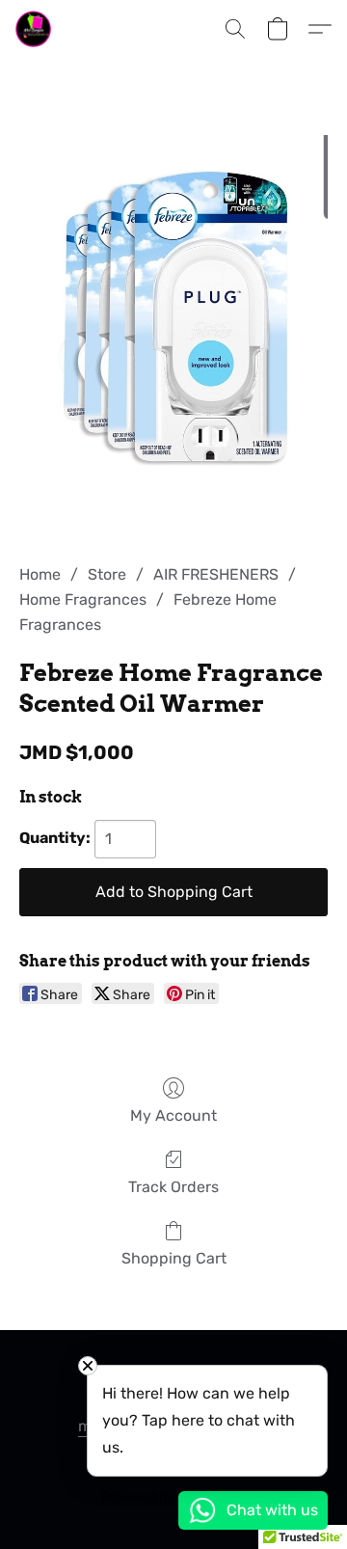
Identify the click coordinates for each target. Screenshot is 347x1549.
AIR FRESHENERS (216, 574)
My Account (173, 1115)
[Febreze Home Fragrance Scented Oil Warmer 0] (173, 334)
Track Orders (173, 1187)
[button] (34, 29)
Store (107, 574)
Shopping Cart (174, 1258)
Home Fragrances (83, 599)
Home (40, 574)
